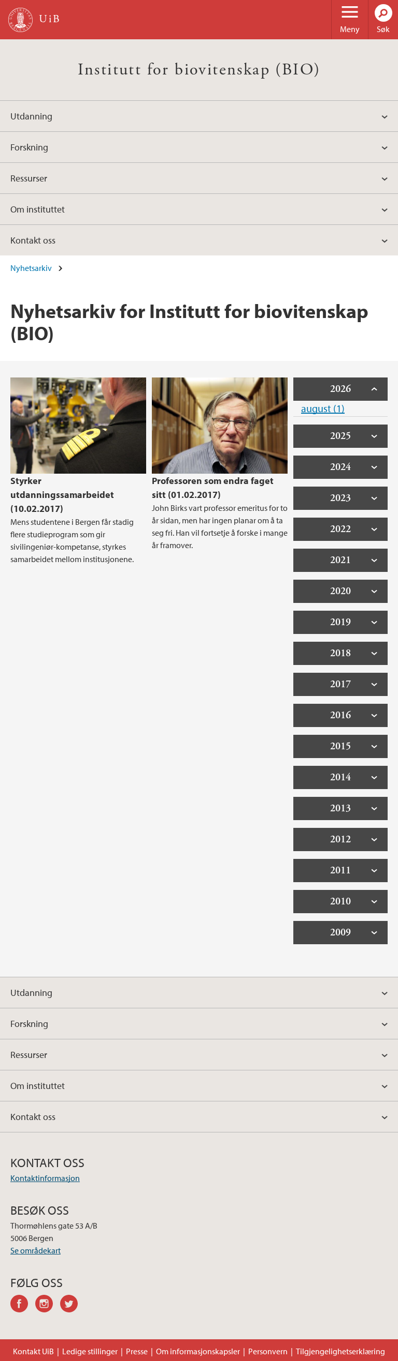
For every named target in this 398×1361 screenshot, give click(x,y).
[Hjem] (20, 20)
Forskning (29, 147)
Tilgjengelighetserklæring (340, 1351)
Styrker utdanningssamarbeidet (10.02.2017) (62, 495)
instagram (47, 1305)
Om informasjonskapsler (198, 1351)
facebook (22, 1305)
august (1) (323, 408)
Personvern (268, 1351)
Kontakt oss (32, 240)
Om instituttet (37, 209)
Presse (137, 1351)
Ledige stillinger (90, 1351)
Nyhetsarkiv (31, 268)
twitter (72, 1305)
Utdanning (31, 116)
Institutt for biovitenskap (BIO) (199, 69)
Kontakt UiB (33, 1351)
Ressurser (28, 178)
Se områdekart (35, 1250)
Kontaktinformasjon (45, 1178)
